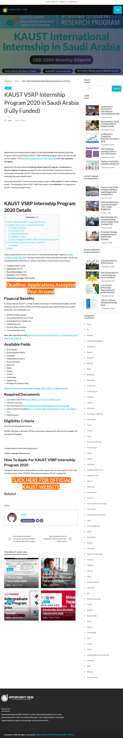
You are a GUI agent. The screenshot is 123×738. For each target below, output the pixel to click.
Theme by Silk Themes (63, 734)
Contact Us (62, 2)
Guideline (91, 464)
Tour (89, 638)
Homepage (7, 81)
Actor (89, 324)
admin (10, 120)
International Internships (97, 503)
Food (89, 436)
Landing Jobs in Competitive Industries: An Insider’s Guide (110, 137)
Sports (89, 627)
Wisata (90, 672)
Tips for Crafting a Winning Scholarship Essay (109, 302)
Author (9, 248)
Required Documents (18, 234)
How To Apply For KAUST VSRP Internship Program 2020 (33, 239)
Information (92, 492)
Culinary (90, 397)
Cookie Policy (72, 2)
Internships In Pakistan (96, 515)
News (89, 576)
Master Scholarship (94, 554)
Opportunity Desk (44, 734)
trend (89, 649)
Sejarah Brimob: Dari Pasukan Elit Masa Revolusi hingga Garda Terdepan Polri (110, 220)
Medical (90, 560)
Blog (17, 81)
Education (91, 408)
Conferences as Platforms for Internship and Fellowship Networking (110, 110)
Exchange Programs (95, 414)
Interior (90, 498)
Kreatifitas (91, 537)
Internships (91, 509)
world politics (92, 677)
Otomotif (91, 588)
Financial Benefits (17, 228)
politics (90, 610)
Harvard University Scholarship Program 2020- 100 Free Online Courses (36, 388)
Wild (89, 666)
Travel (89, 644)
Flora (89, 425)
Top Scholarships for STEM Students (109, 261)
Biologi (90, 363)
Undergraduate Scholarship (98, 655)
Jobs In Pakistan (93, 526)
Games (89, 459)
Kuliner (90, 543)
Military (90, 565)
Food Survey (92, 447)
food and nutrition (94, 442)
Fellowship (91, 419)
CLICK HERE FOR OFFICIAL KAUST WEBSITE (25, 242)
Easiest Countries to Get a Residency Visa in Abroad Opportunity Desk (58, 577)
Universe (90, 660)
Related (13, 245)
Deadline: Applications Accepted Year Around (24, 225)
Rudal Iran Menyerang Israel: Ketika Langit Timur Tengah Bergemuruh (109, 205)
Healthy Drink (92, 475)
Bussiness (91, 380)
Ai (88, 330)
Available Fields (16, 231)
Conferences (92, 391)
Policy (89, 604)
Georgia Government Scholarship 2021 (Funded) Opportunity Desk (58, 610)
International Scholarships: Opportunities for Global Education (108, 288)
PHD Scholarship (94, 599)
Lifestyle (90, 548)
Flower (90, 431)
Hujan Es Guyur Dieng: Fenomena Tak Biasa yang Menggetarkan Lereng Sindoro (109, 190)
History (90, 481)
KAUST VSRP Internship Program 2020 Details (25, 222)
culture (90, 402)
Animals (90, 335)
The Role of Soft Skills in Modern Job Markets (110, 162)
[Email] (37, 520)
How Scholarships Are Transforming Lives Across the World (109, 275)
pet (88, 593)
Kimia (89, 532)
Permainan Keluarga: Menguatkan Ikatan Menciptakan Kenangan (109, 235)
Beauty (90, 352)
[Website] (41, 520)
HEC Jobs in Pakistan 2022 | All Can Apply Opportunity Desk (21, 577)
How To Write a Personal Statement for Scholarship (46, 406)
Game (89, 453)
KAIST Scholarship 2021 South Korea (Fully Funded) (19, 610)
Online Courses (93, 582)
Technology (91, 632)
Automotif (91, 346)
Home (48, 2)
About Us (54, 2)
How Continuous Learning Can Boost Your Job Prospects (108, 151)
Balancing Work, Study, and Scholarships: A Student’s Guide (110, 123)
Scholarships (92, 616)
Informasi (91, 487)
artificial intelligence (95, 341)
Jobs (89, 520)
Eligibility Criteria (17, 237)
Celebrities (91, 386)
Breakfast (91, 374)
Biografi (90, 358)
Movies (90, 571)
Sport (89, 621)
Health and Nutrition (95, 470)
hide (36, 217)
